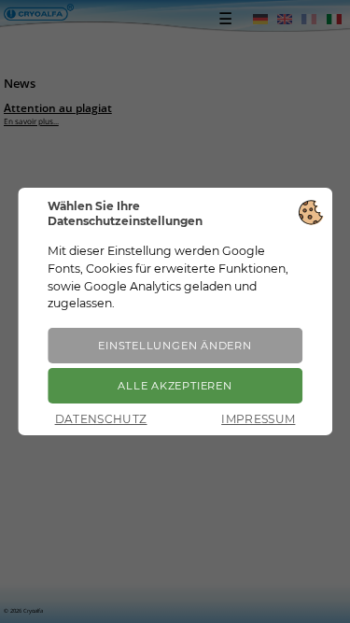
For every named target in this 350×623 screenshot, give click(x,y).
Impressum (258, 419)
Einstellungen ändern (175, 345)
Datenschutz (101, 419)
